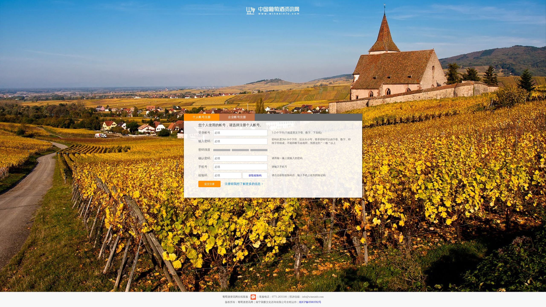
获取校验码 (255, 175)
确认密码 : (205, 158)
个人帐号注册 (202, 117)
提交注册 (209, 183)
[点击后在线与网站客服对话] (253, 296)
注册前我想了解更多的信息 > (244, 183)
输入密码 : (205, 141)
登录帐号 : (205, 132)
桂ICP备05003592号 (310, 302)
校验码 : (203, 175)
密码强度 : (205, 149)
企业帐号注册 (237, 117)
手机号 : (203, 166)
